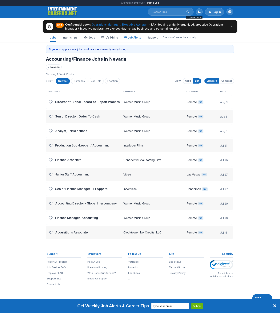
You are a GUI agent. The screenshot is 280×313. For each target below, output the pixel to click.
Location (112, 80)
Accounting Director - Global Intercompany (86, 203)
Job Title (96, 80)
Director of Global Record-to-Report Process (87, 102)
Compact (226, 80)
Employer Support (97, 278)
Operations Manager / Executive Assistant (120, 24)
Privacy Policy (177, 272)
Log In (217, 12)
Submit (197, 305)
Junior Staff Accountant (72, 174)
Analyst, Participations (71, 131)
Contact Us (53, 284)
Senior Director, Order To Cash (77, 116)
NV (204, 174)
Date (223, 91)
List (198, 80)
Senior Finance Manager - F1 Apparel (81, 189)
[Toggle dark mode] (199, 11)
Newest (62, 80)
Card (189, 80)
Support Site (54, 278)
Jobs (53, 37)
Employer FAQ (55, 272)
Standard (211, 80)
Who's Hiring (109, 37)
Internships (70, 37)
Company (79, 80)
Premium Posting (97, 267)
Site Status (175, 261)
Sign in (53, 49)
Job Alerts (134, 37)
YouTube (133, 261)
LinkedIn (133, 267)
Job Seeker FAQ (56, 267)
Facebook (134, 272)
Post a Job (153, 2)
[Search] (187, 11)
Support (152, 37)
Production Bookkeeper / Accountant (82, 145)
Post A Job (93, 261)
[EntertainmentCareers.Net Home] (62, 12)
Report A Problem (57, 261)
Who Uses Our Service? (101, 272)
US (200, 102)
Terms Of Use (177, 267)
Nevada (54, 67)
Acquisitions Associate (71, 232)
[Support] (229, 11)
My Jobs (89, 37)
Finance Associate (68, 160)
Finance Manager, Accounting (76, 218)
